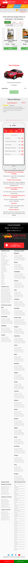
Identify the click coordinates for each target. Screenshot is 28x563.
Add (11, 48)
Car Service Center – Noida (18, 443)
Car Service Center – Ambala (6, 341)
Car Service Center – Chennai (19, 287)
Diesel (14, 22)
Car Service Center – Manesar (19, 407)
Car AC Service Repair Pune (18, 470)
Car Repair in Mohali (17, 412)
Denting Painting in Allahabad (6, 330)
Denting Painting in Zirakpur (19, 478)
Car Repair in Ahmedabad (5, 319)
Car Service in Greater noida (19, 319)
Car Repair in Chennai (18, 284)
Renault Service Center (5, 494)
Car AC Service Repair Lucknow (19, 396)
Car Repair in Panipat (17, 458)
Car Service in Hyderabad (18, 338)
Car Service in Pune (17, 466)
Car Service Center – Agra (5, 314)
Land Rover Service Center (5, 504)
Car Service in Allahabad (5, 327)
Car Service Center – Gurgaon (19, 333)
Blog (2, 254)
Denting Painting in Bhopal (18, 266)
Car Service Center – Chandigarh (19, 278)
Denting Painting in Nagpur (18, 432)
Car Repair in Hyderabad (18, 339)
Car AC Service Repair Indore (19, 350)
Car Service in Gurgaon (18, 328)
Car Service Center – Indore (18, 351)
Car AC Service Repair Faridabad (19, 304)
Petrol (7, 22)
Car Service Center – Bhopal (19, 269)
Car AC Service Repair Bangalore (19, 258)
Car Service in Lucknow (18, 393)
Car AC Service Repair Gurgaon (19, 332)
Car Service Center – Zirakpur (19, 480)
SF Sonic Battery (4, 270)
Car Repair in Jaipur (17, 357)
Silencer (2, 281)
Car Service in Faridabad (18, 301)
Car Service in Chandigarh (18, 273)
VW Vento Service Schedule (5, 301)
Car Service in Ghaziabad (18, 310)
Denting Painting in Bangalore (19, 257)
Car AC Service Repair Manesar (19, 405)
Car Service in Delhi (17, 292)
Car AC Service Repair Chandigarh (20, 277)
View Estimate (21, 561)
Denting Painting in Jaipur (18, 358)
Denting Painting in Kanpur (18, 386)
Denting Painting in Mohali (18, 413)
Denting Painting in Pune (18, 469)
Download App (3, 255)
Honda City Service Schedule (6, 297)
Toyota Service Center (5, 489)
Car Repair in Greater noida (19, 320)
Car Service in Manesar (18, 402)
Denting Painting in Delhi (18, 294)
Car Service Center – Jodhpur (19, 379)
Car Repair (3, 258)
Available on (15, 245)
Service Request (4, 253)
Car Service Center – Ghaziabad (19, 315)
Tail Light (2, 278)
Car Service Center (4, 256)
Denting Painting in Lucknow (19, 395)
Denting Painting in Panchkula (19, 450)
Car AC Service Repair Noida (19, 442)
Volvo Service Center (4, 502)
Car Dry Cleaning (4, 262)
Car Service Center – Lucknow (19, 397)
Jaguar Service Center (5, 506)
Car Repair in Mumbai (18, 421)
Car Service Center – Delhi (18, 296)
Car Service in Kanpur (17, 384)
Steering (2, 280)
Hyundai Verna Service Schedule (6, 296)
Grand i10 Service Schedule (6, 294)
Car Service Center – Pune (18, 471)
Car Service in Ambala (5, 337)
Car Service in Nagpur (18, 430)
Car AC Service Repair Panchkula (19, 451)
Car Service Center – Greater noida (20, 324)
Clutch (2, 273)
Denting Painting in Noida (18, 441)
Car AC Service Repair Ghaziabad (19, 314)
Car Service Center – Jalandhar (19, 370)
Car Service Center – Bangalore (19, 259)
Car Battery (3, 266)
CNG (20, 22)
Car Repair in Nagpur (17, 431)
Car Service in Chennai (18, 282)
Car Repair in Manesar (18, 403)
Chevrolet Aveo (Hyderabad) (13, 82)
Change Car (23, 11)
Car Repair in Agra (4, 310)
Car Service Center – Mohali (19, 416)
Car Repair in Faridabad (18, 302)
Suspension (3, 274)
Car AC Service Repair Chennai (19, 286)
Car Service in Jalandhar (18, 365)
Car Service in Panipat (18, 457)
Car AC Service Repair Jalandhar (19, 369)
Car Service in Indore (17, 347)
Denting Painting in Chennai (19, 285)
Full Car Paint (3, 265)
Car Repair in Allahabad (5, 329)
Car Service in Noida (17, 439)
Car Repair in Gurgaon (18, 330)
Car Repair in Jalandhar (18, 366)
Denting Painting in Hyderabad (19, 340)
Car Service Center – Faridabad (19, 305)
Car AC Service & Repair (5, 259)
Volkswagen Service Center (5, 507)
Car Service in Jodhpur (18, 374)
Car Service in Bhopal (17, 264)
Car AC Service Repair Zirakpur (19, 479)
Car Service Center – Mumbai (19, 425)
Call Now (7, 561)
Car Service (3, 257)
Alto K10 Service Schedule (5, 289)
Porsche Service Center (5, 503)
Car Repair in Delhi (17, 293)
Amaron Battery (4, 269)
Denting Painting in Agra (5, 311)
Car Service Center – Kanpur (19, 388)
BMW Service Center (4, 500)
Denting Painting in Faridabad (19, 303)
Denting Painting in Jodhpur (19, 377)
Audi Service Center (4, 499)
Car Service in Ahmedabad (5, 318)
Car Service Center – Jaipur (18, 361)
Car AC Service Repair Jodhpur (19, 378)
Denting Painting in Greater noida (20, 322)
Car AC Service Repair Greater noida (20, 323)
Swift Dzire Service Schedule (6, 292)
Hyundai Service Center (5, 487)
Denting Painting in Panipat (19, 459)
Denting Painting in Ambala (6, 339)
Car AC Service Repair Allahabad (6, 331)
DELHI (24, 102)
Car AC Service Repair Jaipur (19, 359)
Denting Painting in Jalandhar (19, 367)
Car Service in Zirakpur (18, 475)
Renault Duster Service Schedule (6, 299)
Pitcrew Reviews (14, 99)
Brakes (2, 272)
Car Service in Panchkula (18, 448)
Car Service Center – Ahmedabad (6, 323)
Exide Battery (3, 268)
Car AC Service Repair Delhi (18, 295)
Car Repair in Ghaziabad (18, 311)
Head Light (3, 277)
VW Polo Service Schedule (5, 300)
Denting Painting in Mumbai (19, 423)
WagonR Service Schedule (5, 288)
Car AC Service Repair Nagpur (19, 433)
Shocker (2, 276)
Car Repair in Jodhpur (17, 375)
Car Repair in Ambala (4, 338)
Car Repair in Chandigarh (18, 274)
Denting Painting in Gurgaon (19, 331)
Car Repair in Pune (17, 467)
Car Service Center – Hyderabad (19, 342)
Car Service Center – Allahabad (6, 332)
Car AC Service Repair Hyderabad (19, 341)
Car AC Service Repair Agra (5, 312)
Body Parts (3, 283)
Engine (2, 279)
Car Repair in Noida (17, 440)
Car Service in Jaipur (17, 356)
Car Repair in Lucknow (18, 394)
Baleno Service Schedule (5, 293)
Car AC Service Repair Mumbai (19, 424)
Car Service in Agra (4, 309)
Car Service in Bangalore (18, 255)
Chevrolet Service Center (5, 493)
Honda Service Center (5, 488)
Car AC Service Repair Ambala (6, 340)
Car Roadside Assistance (5, 264)
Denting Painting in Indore (18, 349)
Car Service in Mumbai (18, 420)
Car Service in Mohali (17, 411)
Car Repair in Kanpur (17, 385)
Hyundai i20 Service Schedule (6, 295)
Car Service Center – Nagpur (19, 434)
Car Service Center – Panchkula (19, 452)
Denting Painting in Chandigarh (19, 276)
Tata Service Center (4, 490)
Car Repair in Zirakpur (18, 477)
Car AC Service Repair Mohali (19, 415)
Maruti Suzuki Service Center (6, 486)
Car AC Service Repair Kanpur (19, 387)
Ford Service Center (4, 492)
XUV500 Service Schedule (5, 302)
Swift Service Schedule (5, 291)
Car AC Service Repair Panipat (19, 461)
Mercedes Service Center (5, 501)
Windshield (3, 284)
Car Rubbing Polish (4, 263)
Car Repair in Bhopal (17, 265)
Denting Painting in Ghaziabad (19, 312)
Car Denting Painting (4, 261)
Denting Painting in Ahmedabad (6, 321)
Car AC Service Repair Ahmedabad (7, 322)
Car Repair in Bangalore (18, 256)
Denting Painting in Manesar (19, 404)
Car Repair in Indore (17, 348)
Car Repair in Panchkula (18, 449)
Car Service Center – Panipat (19, 462)
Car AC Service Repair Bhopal (19, 268)
